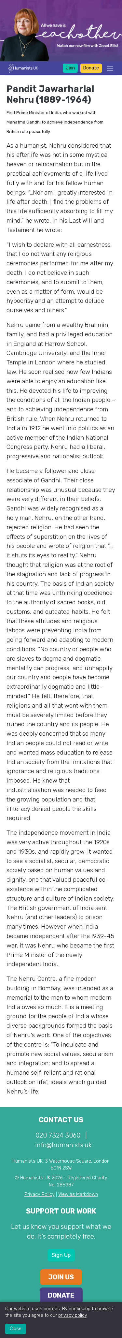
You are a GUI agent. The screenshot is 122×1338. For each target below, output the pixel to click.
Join (70, 68)
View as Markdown (78, 1194)
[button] (108, 68)
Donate (91, 68)
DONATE (61, 1295)
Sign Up (61, 1255)
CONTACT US (61, 1120)
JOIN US (61, 1277)
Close (15, 1328)
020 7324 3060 (57, 1135)
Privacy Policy (39, 1194)
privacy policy (72, 1315)
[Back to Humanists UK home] (23, 68)
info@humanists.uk (63, 1145)
